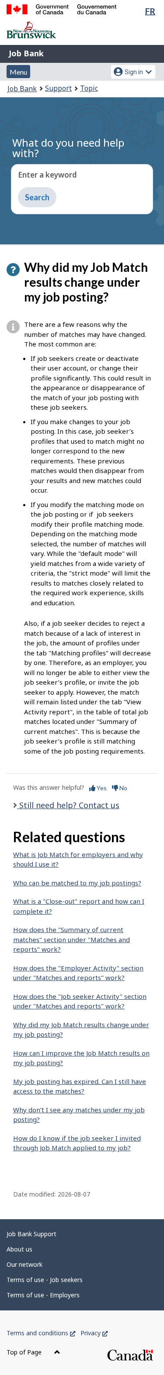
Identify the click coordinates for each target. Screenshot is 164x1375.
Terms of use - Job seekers (45, 1280)
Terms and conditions (41, 1333)
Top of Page (25, 1352)
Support (58, 88)
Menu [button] (18, 72)
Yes (101, 788)
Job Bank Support (31, 1234)
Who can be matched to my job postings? (77, 882)
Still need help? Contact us (68, 805)
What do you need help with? (68, 148)
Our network (24, 1264)
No (122, 788)
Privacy (94, 1333)
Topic (89, 88)
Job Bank (26, 53)
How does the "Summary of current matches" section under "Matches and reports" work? (71, 939)
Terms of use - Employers (43, 1295)
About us (19, 1249)
